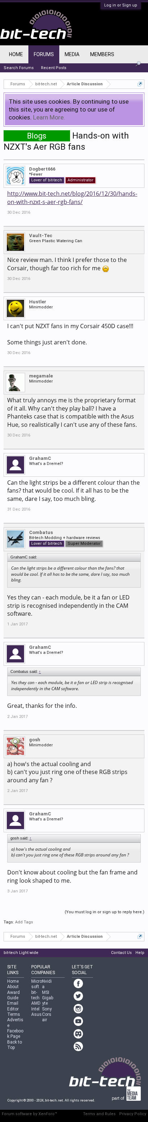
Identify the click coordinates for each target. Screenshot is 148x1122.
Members (102, 54)
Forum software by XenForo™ (29, 1114)
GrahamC (40, 458)
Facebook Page (15, 1033)
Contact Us (121, 952)
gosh (34, 739)
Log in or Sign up (120, 5)
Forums (44, 54)
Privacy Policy (132, 1114)
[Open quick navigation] (140, 84)
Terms (13, 1014)
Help (139, 952)
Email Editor (13, 1006)
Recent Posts (53, 67)
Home (16, 54)
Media (72, 54)
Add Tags (24, 922)
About (13, 986)
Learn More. (49, 117)
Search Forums (19, 67)
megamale (41, 376)
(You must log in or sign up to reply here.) (104, 912)
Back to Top (14, 1045)
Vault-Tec (40, 235)
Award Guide (13, 995)
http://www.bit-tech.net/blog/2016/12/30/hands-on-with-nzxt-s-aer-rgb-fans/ (72, 197)
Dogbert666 (42, 169)
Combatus (41, 532)
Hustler (37, 301)
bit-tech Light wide (21, 952)
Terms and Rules (99, 1114)
